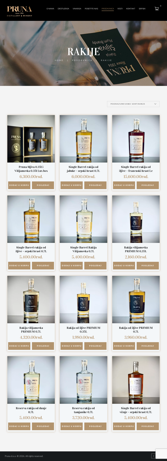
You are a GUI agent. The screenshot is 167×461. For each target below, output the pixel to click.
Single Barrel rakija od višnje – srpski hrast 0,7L (136, 410)
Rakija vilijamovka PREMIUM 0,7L (31, 330)
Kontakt (130, 8)
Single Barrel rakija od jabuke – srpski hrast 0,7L (83, 169)
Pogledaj (43, 185)
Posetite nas (91, 8)
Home (59, 60)
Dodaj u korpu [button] (19, 185)
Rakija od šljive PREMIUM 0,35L (83, 330)
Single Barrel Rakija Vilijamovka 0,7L (83, 249)
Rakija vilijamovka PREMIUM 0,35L (136, 249)
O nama (50, 8)
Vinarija (77, 8)
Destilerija (63, 8)
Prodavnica (108, 8)
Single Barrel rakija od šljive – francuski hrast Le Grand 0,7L (136, 171)
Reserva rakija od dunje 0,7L (31, 410)
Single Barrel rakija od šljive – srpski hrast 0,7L (31, 249)
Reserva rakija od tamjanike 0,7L (83, 410)
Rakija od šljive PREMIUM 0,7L (136, 330)
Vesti (120, 8)
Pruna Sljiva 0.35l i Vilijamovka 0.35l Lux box (31, 169)
